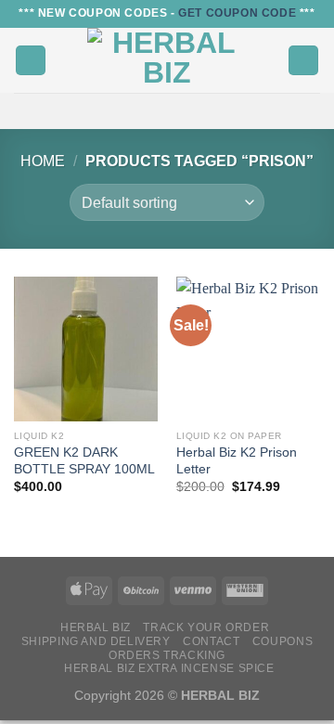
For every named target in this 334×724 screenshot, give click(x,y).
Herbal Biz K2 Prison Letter (236, 461)
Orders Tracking (167, 655)
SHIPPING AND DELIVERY (96, 641)
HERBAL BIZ (95, 627)
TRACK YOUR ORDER (206, 627)
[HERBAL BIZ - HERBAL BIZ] (167, 60)
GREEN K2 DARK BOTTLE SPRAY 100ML (84, 461)
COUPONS (282, 641)
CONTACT (211, 641)
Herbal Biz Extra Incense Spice (169, 668)
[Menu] (30, 60)
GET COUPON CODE (237, 12)
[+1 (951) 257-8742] (181, 111)
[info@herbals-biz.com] (153, 111)
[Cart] (303, 60)
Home (42, 161)
